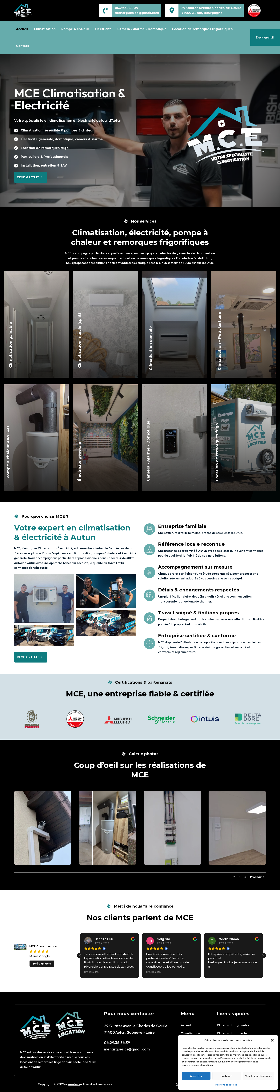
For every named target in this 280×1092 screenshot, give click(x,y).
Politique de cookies (226, 1084)
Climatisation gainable (233, 1025)
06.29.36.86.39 (126, 8)
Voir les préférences (258, 1076)
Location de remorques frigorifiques (202, 29)
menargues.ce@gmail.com (127, 1049)
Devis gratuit (265, 37)
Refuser (227, 1076)
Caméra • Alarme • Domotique (141, 29)
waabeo (74, 1084)
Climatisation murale (232, 1033)
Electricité (103, 29)
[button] (272, 1040)
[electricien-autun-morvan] (172, 864)
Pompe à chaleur (75, 29)
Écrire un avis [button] (42, 963)
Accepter (196, 1076)
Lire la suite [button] (91, 972)
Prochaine (257, 877)
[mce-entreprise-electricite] (237, 864)
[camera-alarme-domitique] (42, 864)
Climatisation (45, 29)
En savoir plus (34, 355)
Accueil (22, 29)
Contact (22, 46)
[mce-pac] (107, 864)
